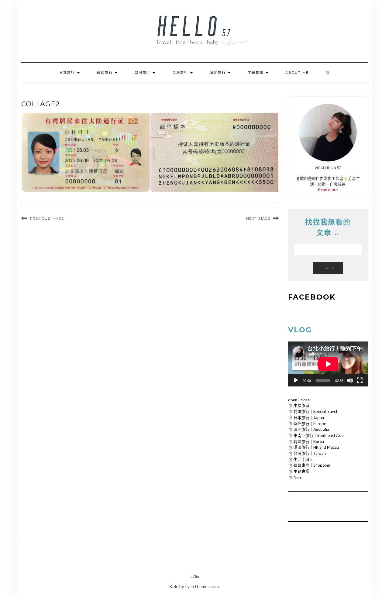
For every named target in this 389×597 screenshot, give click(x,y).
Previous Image (47, 218)
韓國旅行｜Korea (309, 441)
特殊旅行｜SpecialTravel (315, 411)
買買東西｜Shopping (312, 465)
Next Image (258, 218)
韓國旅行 (105, 72)
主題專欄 (256, 72)
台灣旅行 (181, 72)
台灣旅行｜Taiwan (310, 453)
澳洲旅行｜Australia (311, 429)
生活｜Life (303, 459)
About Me (297, 72)
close (305, 399)
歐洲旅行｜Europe (310, 423)
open (292, 399)
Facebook (312, 297)
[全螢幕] (360, 380)
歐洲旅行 (143, 72)
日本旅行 (68, 72)
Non (297, 477)
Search (328, 268)
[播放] (296, 380)
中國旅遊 (301, 405)
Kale (173, 586)
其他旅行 (218, 72)
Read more (328, 189)
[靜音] (350, 380)
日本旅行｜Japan (309, 417)
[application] (328, 363)
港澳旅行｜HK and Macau (316, 447)
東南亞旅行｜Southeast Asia (319, 435)
